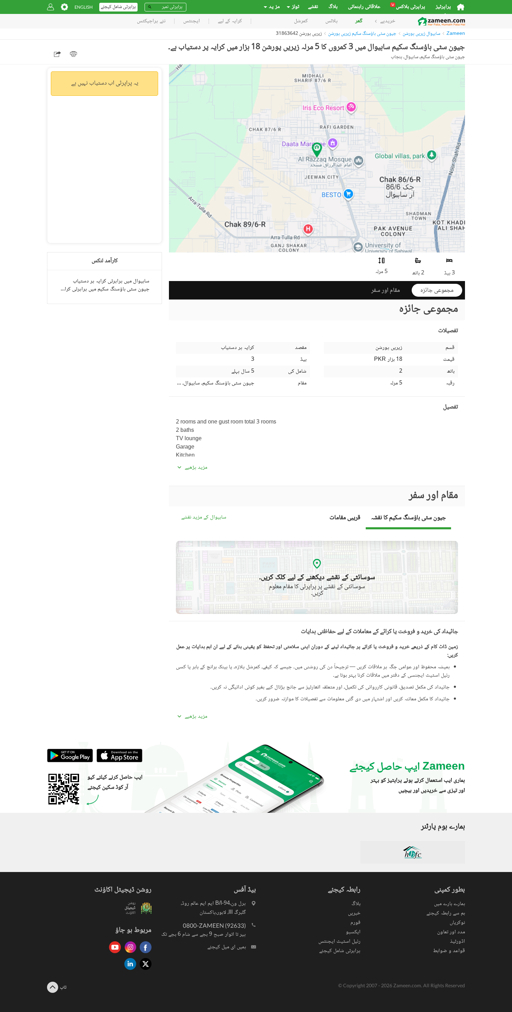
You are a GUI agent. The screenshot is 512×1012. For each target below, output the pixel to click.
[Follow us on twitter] (144, 970)
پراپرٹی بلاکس (408, 7)
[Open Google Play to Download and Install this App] (70, 761)
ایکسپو (353, 932)
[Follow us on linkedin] (128, 970)
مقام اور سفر (385, 290)
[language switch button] (83, 7)
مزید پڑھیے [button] (196, 468)
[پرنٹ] (73, 53)
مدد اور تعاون (451, 932)
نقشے (313, 7)
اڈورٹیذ (457, 941)
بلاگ (333, 7)
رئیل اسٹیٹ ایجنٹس (339, 941)
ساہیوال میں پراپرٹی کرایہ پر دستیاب (111, 281)
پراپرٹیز (443, 7)
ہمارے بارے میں (449, 904)
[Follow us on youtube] (113, 953)
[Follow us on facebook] (144, 953)
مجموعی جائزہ (436, 290)
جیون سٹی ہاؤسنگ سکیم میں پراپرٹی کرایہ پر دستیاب (104, 289)
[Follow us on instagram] (128, 953)
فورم (355, 923)
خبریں (354, 913)
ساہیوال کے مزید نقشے (203, 517)
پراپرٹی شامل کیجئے (339, 951)
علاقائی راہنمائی (364, 7)
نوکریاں (457, 923)
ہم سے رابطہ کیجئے (445, 913)
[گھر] (460, 6)
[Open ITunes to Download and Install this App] (117, 761)
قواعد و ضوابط (449, 951)
